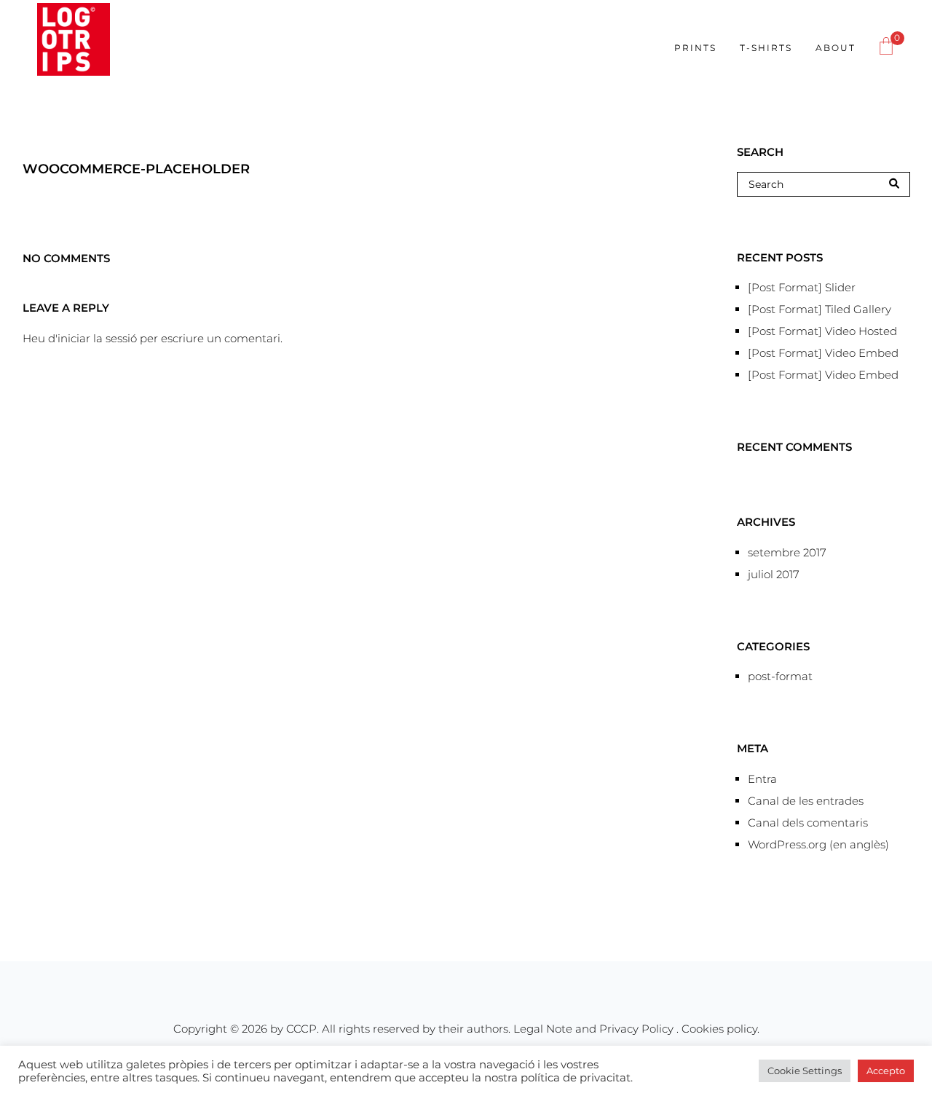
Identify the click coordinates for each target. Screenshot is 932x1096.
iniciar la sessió (97, 338)
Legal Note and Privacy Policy (594, 1029)
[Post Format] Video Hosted (822, 331)
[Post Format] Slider (802, 287)
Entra (762, 779)
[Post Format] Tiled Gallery (819, 309)
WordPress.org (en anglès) (818, 844)
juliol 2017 (773, 574)
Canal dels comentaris (808, 822)
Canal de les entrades (806, 801)
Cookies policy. (720, 1029)
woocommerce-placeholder (136, 169)
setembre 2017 (787, 552)
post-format (780, 676)
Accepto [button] (885, 1070)
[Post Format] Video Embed (823, 353)
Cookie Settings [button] (804, 1070)
